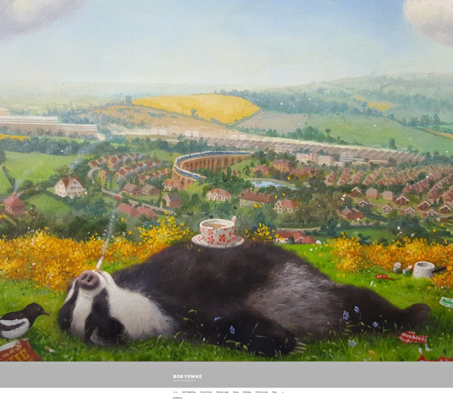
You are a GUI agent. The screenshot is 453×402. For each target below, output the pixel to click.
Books (235, 392)
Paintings (247, 392)
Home (175, 392)
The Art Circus (206, 392)
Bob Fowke (187, 376)
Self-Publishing (188, 392)
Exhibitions (177, 398)
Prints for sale (262, 392)
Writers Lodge (223, 392)
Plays (274, 392)
